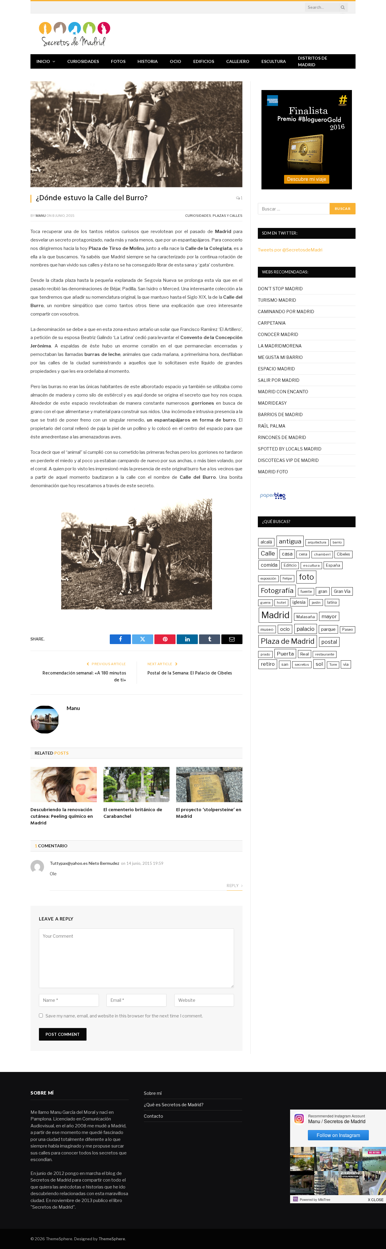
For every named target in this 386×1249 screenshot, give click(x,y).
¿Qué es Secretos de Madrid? (174, 1104)
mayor (329, 616)
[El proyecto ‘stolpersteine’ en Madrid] (209, 784)
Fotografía (277, 590)
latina (332, 602)
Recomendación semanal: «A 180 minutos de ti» (84, 677)
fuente (306, 591)
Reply (233, 885)
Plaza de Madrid (288, 641)
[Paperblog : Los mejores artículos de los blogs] (273, 499)
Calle (268, 553)
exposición (268, 579)
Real (304, 654)
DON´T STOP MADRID (280, 288)
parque (328, 629)
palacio (306, 628)
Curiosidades (83, 61)
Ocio (175, 61)
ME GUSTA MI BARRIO (280, 357)
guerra (266, 603)
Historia (148, 61)
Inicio (43, 61)
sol (319, 664)
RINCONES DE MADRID (282, 437)
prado (265, 654)
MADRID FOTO (273, 471)
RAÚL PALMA (271, 425)
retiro (268, 664)
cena (303, 554)
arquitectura (317, 542)
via (346, 664)
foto (306, 576)
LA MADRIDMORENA (280, 345)
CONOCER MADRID (278, 334)
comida (269, 565)
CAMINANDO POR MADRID (286, 311)
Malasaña (305, 616)
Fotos (118, 61)
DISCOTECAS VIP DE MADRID (288, 460)
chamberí (322, 554)
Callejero (237, 61)
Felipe (287, 578)
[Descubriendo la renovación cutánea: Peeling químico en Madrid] (63, 784)
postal (329, 642)
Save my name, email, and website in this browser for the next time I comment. (124, 1015)
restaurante (324, 654)
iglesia (299, 602)
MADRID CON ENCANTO (283, 391)
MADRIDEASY (272, 403)
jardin (316, 602)
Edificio (290, 565)
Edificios (203, 61)
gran (322, 591)
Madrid (275, 615)
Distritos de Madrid (312, 61)
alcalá (266, 542)
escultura (311, 565)
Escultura (273, 61)
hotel (281, 602)
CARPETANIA (272, 322)
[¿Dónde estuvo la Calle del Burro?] (136, 134)
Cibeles (343, 554)
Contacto (153, 1116)
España (333, 565)
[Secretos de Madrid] (75, 33)
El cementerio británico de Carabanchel (132, 813)
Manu (41, 215)
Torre (333, 665)
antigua (290, 541)
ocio (285, 629)
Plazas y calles (227, 215)
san (284, 664)
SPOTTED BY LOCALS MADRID (289, 448)
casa (287, 554)
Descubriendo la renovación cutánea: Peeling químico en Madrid (61, 817)
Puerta (285, 653)
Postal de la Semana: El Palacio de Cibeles (189, 673)
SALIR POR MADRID (278, 380)
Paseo (347, 630)
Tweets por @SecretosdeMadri (290, 250)
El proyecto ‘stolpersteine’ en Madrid (208, 813)
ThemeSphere (112, 1238)
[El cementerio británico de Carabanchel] (136, 784)
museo (267, 629)
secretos (302, 664)
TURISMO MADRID (277, 300)
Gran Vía (342, 591)
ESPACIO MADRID (276, 368)
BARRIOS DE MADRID (280, 414)
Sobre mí (153, 1093)
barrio (337, 542)
